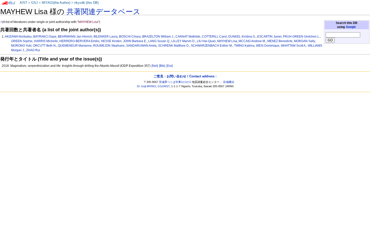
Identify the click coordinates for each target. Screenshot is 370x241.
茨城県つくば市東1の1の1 (175, 81)
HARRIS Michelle (46, 41)
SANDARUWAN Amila (141, 45)
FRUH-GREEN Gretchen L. (301, 36)
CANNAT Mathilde (187, 36)
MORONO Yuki (21, 45)
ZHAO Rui (33, 50)
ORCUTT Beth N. (44, 45)
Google (351, 27)
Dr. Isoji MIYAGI (146, 86)
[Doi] (169, 66)
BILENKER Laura (106, 36)
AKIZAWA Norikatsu (18, 36)
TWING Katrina (244, 45)
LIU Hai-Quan (206, 41)
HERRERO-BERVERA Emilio (79, 41)
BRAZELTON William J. (158, 36)
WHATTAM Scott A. (293, 45)
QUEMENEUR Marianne (75, 45)
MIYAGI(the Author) (56, 3)
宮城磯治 (228, 81)
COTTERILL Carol (214, 36)
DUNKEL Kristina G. (242, 36)
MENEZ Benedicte (279, 41)
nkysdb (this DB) (86, 3)
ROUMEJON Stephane (109, 45)
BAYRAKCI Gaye (44, 36)
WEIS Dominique (267, 45)
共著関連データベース (103, 12)
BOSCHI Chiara (130, 36)
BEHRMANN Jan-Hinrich (75, 36)
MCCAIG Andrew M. (252, 41)
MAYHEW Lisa (227, 41)
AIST (23, 3)
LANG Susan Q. (159, 41)
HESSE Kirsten (111, 41)
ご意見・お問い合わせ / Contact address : (185, 76)
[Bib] (162, 66)
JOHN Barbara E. (135, 41)
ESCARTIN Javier (269, 36)
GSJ (34, 3)
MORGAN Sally (304, 41)
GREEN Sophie (21, 41)
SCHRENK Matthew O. (173, 45)
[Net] (155, 66)
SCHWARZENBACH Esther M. (212, 45)
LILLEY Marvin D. (183, 41)
